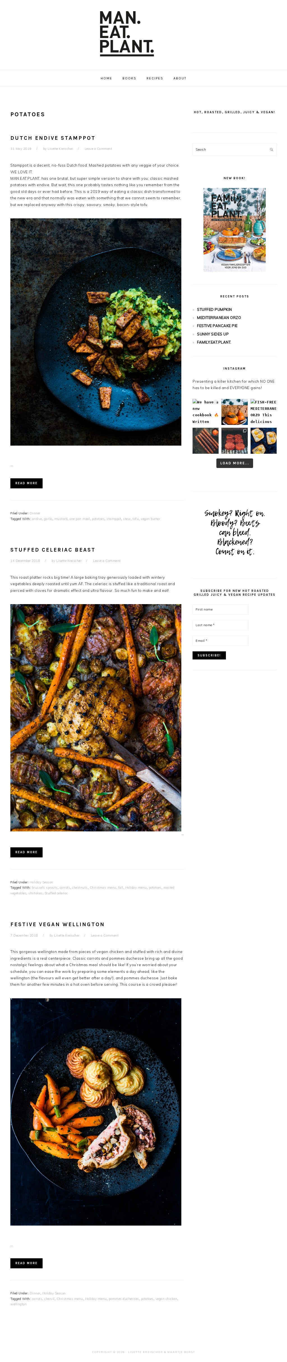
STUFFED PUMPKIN (214, 309)
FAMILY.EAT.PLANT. (214, 342)
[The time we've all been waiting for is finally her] (234, 441)
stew (127, 519)
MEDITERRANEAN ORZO (219, 317)
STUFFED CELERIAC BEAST (53, 550)
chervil (49, 1299)
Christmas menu (103, 888)
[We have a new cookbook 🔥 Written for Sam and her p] (206, 412)
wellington (18, 1304)
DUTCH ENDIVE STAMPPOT (53, 138)
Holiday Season (41, 882)
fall (120, 888)
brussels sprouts (45, 888)
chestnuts (80, 888)
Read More (26, 483)
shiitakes (35, 893)
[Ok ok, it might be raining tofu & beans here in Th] (206, 441)
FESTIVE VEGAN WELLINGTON (57, 924)
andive (37, 519)
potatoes (98, 519)
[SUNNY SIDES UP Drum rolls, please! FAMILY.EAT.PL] (264, 441)
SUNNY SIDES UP (213, 334)
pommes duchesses (124, 1299)
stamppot (114, 519)
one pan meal (80, 519)
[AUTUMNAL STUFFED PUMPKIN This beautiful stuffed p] (234, 412)
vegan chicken (166, 1299)
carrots (65, 888)
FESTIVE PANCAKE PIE (217, 325)
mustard (61, 519)
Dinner (35, 513)
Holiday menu (136, 888)
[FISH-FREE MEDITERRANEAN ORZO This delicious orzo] (264, 412)
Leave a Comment (98, 149)
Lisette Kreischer (145, 1352)
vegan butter (150, 519)
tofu (136, 519)
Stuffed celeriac (56, 893)
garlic (48, 519)
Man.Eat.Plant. (143, 33)
